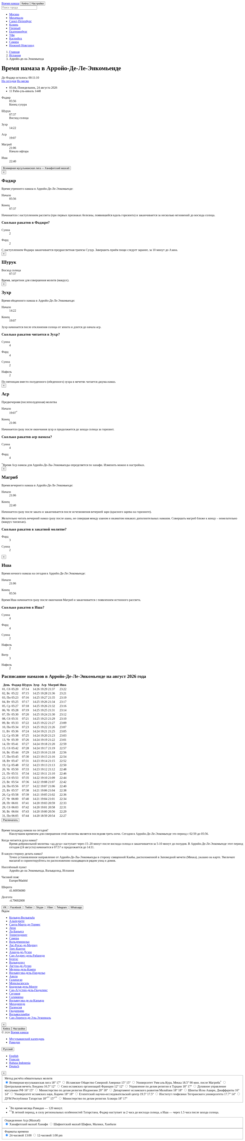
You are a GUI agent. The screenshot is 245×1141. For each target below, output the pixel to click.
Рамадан (14, 1042)
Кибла (25, 3)
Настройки (38, 3)
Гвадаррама (16, 1010)
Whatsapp (76, 907)
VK (5, 907)
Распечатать (10, 820)
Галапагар (15, 979)
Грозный (14, 28)
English (13, 1056)
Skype (39, 907)
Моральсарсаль (19, 983)
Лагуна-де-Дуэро (20, 966)
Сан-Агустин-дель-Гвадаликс (28, 990)
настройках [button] (136, 465)
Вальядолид (17, 962)
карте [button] (216, 857)
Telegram (62, 907)
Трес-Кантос (17, 948)
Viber (50, 907)
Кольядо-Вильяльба (22, 917)
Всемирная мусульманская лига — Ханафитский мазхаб (36, 168)
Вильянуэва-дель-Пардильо (27, 972)
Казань (13, 24)
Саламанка (16, 997)
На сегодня (9, 81)
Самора (14, 938)
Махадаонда (17, 1004)
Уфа (12, 35)
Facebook (15, 907)
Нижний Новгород (21, 45)
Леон (12, 928)
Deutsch (14, 1066)
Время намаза (10, 3)
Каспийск (15, 38)
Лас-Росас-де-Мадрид (23, 945)
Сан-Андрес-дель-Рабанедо (27, 955)
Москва (14, 14)
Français (14, 1059)
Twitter (28, 907)
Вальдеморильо (19, 941)
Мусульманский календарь (26, 1038)
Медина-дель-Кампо (22, 969)
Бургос (13, 959)
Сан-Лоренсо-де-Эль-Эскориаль (30, 1017)
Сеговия (14, 993)
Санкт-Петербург (20, 21)
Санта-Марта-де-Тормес (24, 924)
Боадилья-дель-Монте (23, 986)
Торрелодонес (18, 934)
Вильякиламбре (19, 1014)
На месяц (23, 81)
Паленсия (15, 1007)
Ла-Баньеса (16, 931)
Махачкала (16, 17)
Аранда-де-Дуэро (20, 952)
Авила (13, 976)
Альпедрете (16, 921)
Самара (14, 42)
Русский (8, 1049)
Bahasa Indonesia (19, 1062)
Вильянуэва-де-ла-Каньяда (26, 1000)
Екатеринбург (18, 31)
